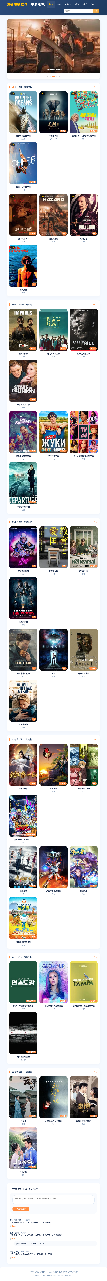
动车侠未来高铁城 (53, 891)
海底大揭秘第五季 (23, 136)
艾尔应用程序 (23, 571)
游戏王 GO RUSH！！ (23, 839)
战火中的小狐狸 (23, 673)
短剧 (93, 4)
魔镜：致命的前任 (83, 1121)
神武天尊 (83, 891)
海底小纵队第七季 (23, 942)
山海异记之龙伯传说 (53, 1121)
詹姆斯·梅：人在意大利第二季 (84, 136)
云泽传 (23, 1121)
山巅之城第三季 (83, 353)
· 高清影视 (26, 4)
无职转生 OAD (84, 788)
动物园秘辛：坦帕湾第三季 (84, 1006)
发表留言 (22, 1209)
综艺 (85, 4)
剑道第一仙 (23, 788)
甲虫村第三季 (53, 456)
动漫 (77, 4)
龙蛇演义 (23, 891)
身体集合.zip (23, 238)
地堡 (53, 673)
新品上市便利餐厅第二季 (23, 1006)
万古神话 (53, 788)
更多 (94, 87)
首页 (51, 4)
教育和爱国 (53, 571)
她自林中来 (23, 622)
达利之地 (83, 238)
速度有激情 (53, 238)
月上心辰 (23, 1172)
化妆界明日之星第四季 (53, 1006)
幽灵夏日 (23, 289)
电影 (59, 4)
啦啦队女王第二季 (23, 187)
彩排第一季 (83, 571)
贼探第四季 (23, 353)
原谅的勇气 (23, 724)
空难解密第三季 (23, 507)
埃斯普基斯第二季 (23, 456)
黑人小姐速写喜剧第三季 (84, 456)
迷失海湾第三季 (53, 353)
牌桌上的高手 (83, 673)
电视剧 (68, 4)
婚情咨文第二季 (23, 404)
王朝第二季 (53, 136)
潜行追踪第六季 (23, 1057)
